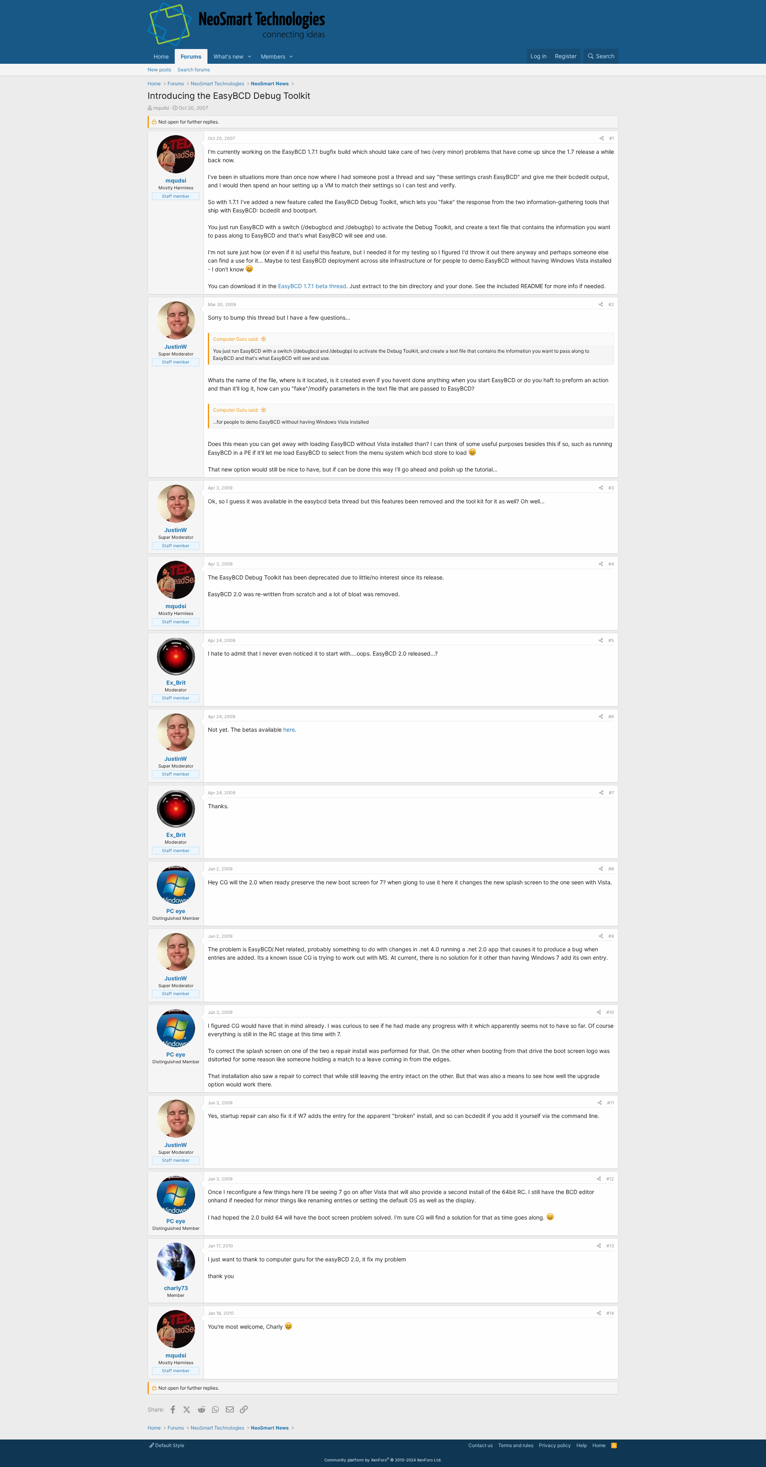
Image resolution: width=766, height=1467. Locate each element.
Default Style (169, 1445)
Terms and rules (515, 1445)
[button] (249, 56)
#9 (611, 936)
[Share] (601, 138)
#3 (611, 488)
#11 (610, 1103)
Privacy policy (555, 1445)
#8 (611, 869)
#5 (611, 640)
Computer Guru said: (236, 339)
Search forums (194, 70)
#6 (611, 716)
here (289, 729)
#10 (610, 1012)
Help (581, 1445)
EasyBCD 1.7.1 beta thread (312, 286)
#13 (610, 1246)
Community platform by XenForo (383, 1459)
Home (161, 56)
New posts (159, 70)
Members (273, 56)
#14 (610, 1313)
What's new (228, 56)
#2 (611, 304)
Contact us (480, 1445)
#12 (610, 1179)
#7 (611, 792)
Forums (191, 56)
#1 (611, 138)
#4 (611, 564)
